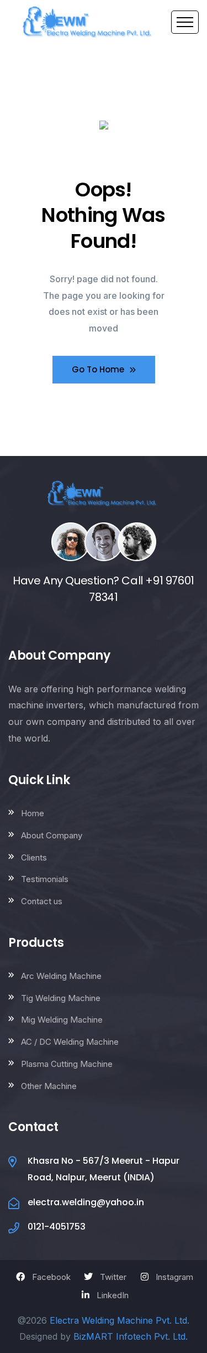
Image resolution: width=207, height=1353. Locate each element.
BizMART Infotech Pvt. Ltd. (130, 1336)
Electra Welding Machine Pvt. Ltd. (119, 1320)
